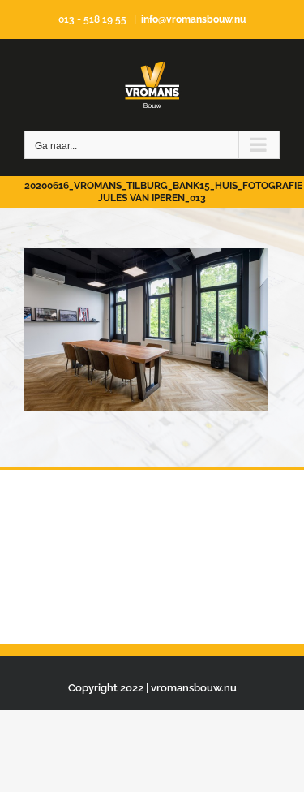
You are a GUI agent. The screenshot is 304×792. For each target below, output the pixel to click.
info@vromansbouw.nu (193, 19)
